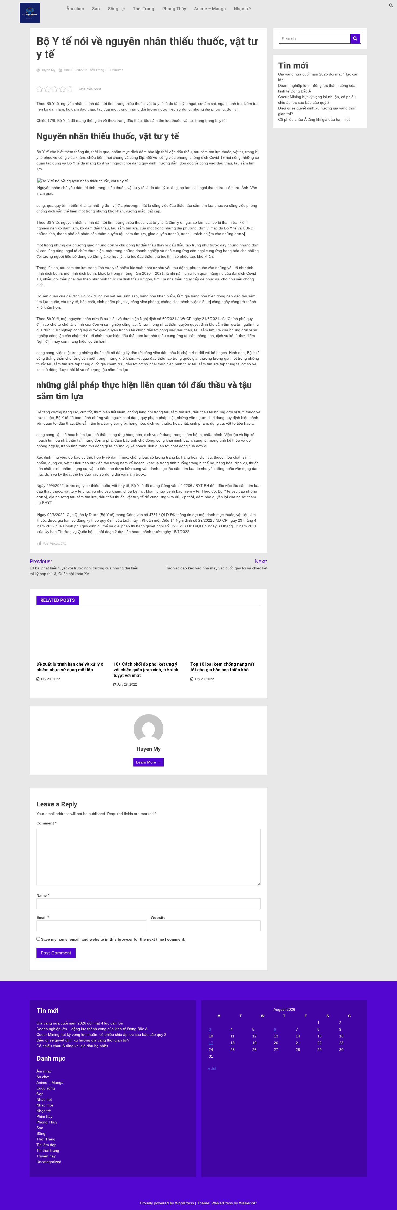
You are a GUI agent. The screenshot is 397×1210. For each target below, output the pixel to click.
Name (42, 895)
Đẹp (39, 1094)
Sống (113, 8)
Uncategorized (48, 1162)
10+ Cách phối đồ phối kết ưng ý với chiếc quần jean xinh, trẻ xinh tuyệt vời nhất (145, 670)
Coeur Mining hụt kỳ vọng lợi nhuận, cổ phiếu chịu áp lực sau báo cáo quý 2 (101, 1034)
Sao (96, 8)
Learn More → (148, 762)
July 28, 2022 (49, 679)
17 (211, 1043)
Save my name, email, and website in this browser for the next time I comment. (113, 939)
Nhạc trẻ (242, 8)
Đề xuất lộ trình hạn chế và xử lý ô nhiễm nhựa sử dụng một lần (69, 667)
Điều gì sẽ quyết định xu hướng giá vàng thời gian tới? (82, 1040)
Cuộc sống (45, 1088)
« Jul (212, 1068)
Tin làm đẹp (46, 1145)
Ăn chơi (42, 1077)
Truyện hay (46, 1156)
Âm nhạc (75, 8)
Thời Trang (143, 8)
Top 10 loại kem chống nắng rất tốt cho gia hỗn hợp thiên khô (222, 667)
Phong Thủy (174, 8)
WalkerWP (247, 1203)
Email (42, 917)
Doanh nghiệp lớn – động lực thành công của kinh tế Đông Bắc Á (91, 1029)
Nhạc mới (44, 1105)
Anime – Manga (210, 8)
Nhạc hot (44, 1099)
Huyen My (48, 70)
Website (158, 917)
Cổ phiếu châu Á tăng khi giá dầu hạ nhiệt (314, 119)
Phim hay (44, 1116)
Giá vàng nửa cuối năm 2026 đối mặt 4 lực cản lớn (79, 1023)
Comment (46, 823)
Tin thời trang (47, 1150)
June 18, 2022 (73, 70)
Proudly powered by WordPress (167, 1203)
